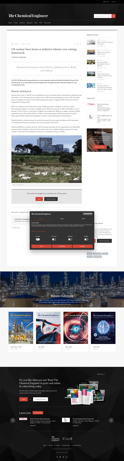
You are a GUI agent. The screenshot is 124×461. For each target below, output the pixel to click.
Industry (16, 44)
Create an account (51, 199)
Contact (58, 445)
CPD (40, 23)
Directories (47, 23)
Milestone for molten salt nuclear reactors (103, 53)
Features (22, 23)
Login (114, 1)
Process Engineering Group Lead (83, 419)
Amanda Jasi (27, 219)
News (16, 23)
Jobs (36, 23)
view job (32, 425)
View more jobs (38, 413)
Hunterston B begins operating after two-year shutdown (103, 64)
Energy (89, 254)
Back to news (17, 228)
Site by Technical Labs (62, 452)
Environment (102, 40)
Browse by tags (66, 445)
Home (10, 23)
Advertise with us (77, 445)
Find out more (99, 147)
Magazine (30, 23)
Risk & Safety (97, 257)
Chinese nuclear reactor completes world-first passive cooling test (104, 75)
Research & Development (104, 50)
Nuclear (90, 257)
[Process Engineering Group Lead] (66, 420)
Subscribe (107, 1)
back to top (100, 374)
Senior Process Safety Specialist (40, 419)
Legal (44, 445)
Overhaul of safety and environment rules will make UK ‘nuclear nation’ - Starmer (104, 87)
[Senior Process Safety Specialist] (23, 419)
